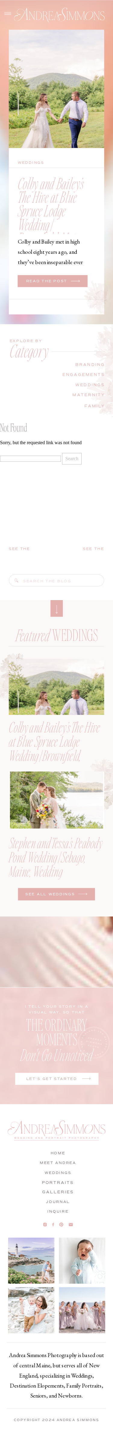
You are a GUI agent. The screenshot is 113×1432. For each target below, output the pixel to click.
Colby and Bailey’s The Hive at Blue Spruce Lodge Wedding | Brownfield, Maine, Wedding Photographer (51, 224)
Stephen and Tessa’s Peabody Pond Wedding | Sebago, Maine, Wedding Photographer (55, 863)
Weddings (31, 162)
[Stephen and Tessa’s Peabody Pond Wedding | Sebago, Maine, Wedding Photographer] (56, 800)
